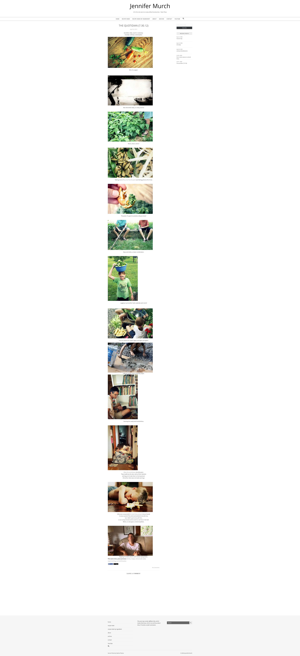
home (117, 19)
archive (161, 19)
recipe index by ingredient (141, 19)
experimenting (112, 561)
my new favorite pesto (130, 180)
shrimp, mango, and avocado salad (136, 559)
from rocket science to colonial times (184, 57)
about (154, 19)
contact (169, 19)
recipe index (126, 19)
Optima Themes (120, 653)
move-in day (179, 38)
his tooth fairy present (136, 514)
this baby (179, 44)
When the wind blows (129, 472)
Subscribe (184, 28)
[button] (182, 19)
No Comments (155, 567)
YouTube (177, 19)
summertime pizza (121, 561)
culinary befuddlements (182, 51)
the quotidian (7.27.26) (182, 63)
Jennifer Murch (150, 6)
